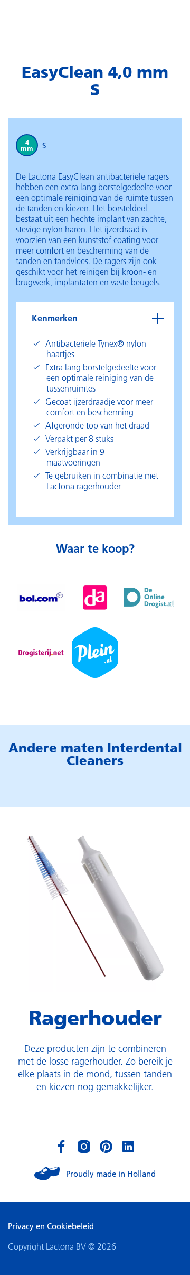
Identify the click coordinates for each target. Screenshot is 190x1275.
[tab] (95, 318)
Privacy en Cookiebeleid (51, 1226)
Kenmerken (55, 317)
